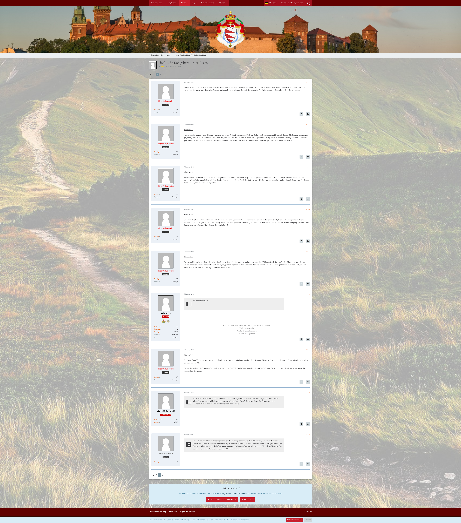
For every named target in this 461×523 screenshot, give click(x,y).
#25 (308, 252)
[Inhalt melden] (301, 114)
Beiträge (156, 109)
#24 (308, 209)
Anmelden (247, 500)
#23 (308, 167)
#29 (308, 435)
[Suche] (308, 3)
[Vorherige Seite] (150, 74)
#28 (308, 392)
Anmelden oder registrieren (292, 3)
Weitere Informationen (294, 520)
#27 (308, 350)
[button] (271, 3)
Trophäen (157, 329)
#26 (308, 294)
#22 (308, 125)
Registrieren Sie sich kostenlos (234, 494)
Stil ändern (307, 512)
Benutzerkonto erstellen (222, 500)
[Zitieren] (308, 114)
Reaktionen (157, 326)
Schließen (308, 520)
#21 (308, 82)
